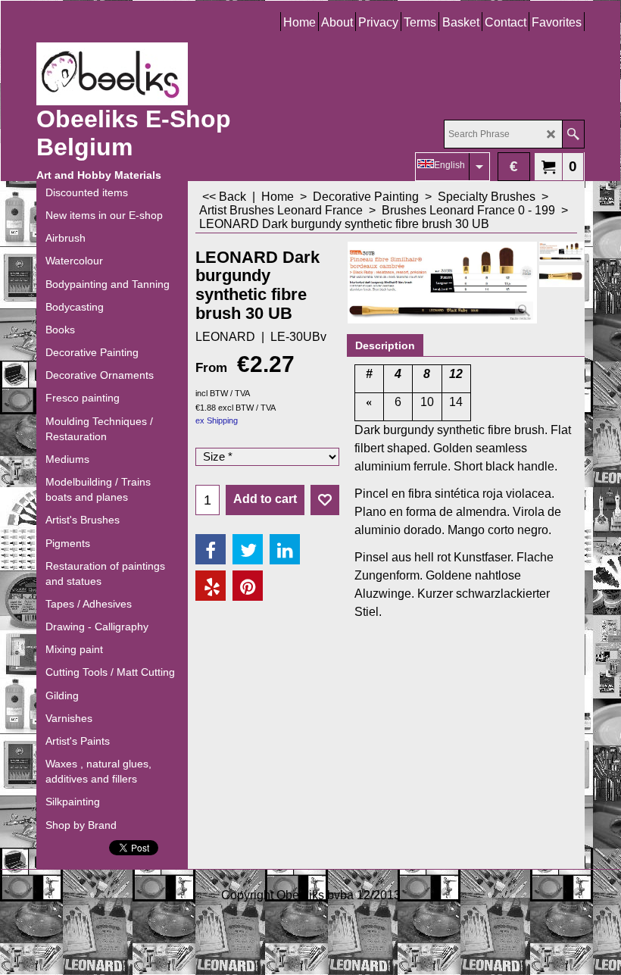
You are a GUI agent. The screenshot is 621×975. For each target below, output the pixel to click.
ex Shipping (216, 420)
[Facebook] (210, 549)
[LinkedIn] (285, 549)
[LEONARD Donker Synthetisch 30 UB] (561, 276)
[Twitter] (247, 549)
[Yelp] (210, 585)
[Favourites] (324, 500)
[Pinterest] (247, 585)
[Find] (573, 134)
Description (385, 345)
